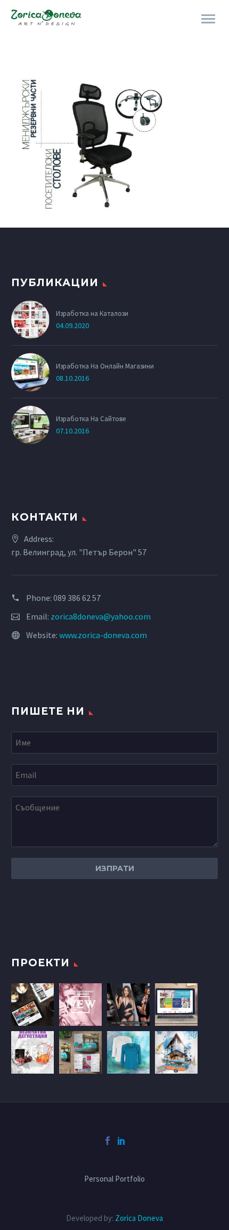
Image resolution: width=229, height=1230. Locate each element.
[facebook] (107, 1140)
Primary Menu (208, 19)
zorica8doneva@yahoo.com (101, 616)
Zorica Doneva (139, 1218)
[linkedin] (121, 1140)
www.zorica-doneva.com (103, 635)
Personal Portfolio (114, 1179)
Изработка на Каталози (92, 313)
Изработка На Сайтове (91, 418)
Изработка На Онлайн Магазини (105, 366)
